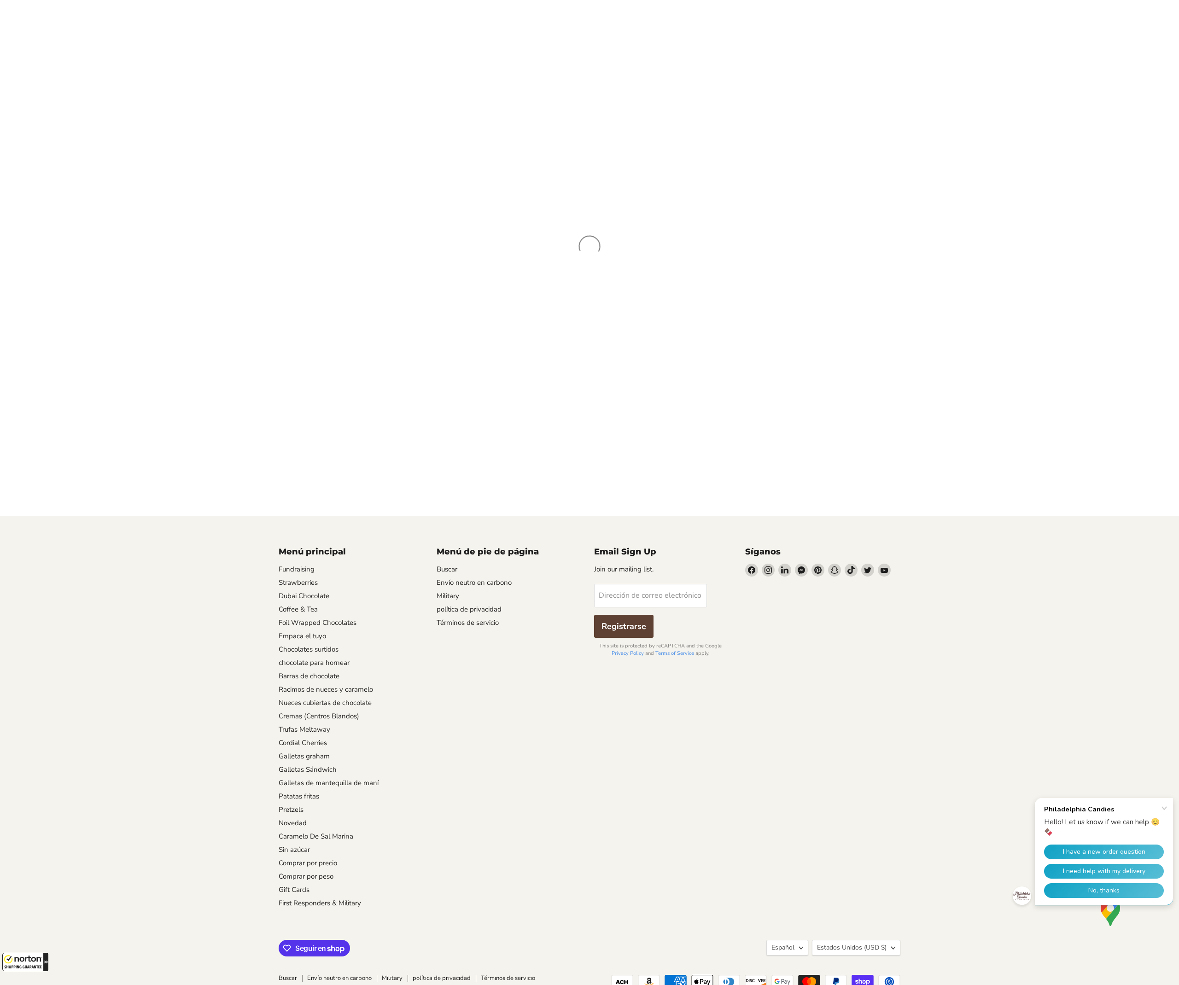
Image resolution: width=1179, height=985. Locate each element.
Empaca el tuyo (302, 636)
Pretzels (291, 809)
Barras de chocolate (309, 676)
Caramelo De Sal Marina (316, 836)
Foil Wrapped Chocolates (317, 622)
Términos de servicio (468, 622)
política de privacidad (469, 609)
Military (448, 595)
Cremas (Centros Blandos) (319, 716)
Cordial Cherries (303, 742)
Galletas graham (304, 756)
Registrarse (623, 626)
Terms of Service (674, 653)
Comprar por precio (308, 863)
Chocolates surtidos (309, 649)
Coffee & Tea (298, 609)
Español (782, 947)
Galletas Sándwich (308, 769)
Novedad (293, 823)
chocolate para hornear (314, 662)
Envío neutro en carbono (474, 582)
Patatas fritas (299, 796)
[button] (25, 962)
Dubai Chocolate (304, 595)
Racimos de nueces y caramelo (326, 689)
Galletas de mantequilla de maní (329, 782)
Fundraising (297, 569)
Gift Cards (294, 889)
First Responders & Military (320, 903)
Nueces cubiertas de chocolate (325, 702)
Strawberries (298, 582)
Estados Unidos (852, 947)
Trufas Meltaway (304, 729)
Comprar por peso (306, 876)
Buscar (447, 569)
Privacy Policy (628, 653)
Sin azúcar (294, 849)
